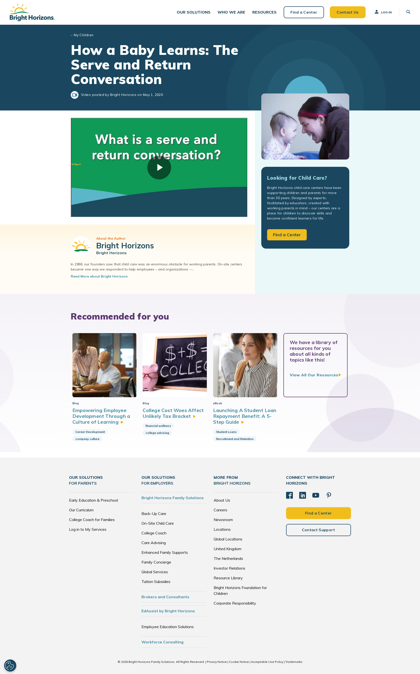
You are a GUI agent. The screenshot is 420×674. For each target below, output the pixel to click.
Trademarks (293, 662)
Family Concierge (156, 562)
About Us (222, 500)
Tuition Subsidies (155, 581)
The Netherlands (228, 558)
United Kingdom (227, 548)
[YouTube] (315, 495)
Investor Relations (229, 568)
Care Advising (153, 542)
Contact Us (348, 12)
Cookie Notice (239, 662)
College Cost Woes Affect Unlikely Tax (173, 413)
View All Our (314, 374)
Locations (222, 529)
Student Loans (226, 432)
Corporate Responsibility (235, 603)
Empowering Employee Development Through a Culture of (101, 416)
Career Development (90, 432)
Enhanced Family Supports (164, 552)
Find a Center (303, 12)
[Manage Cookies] (10, 665)
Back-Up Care (153, 513)
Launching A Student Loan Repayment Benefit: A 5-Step (245, 416)
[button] (193, 12)
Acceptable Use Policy (267, 662)
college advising (157, 433)
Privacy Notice (217, 662)
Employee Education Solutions (167, 626)
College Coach (153, 533)
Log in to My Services (87, 529)
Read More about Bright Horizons (99, 276)
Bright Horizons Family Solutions (172, 497)
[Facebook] (289, 495)
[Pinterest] (328, 495)
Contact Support (318, 529)
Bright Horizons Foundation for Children (240, 590)
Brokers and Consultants (165, 596)
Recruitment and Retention (235, 439)
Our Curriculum (81, 509)
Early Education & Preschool (93, 500)
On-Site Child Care (157, 523)
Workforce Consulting (162, 642)
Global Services (154, 571)
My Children (84, 35)
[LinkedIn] (302, 495)
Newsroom (223, 519)
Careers (220, 509)
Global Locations (228, 539)
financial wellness (158, 426)
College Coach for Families (92, 519)
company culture (87, 439)
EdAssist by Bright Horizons (168, 610)
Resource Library (228, 577)
